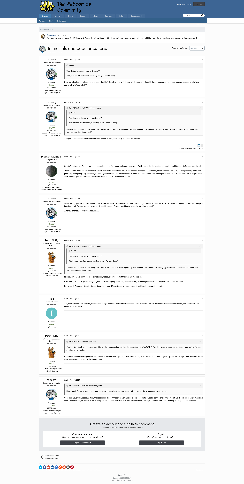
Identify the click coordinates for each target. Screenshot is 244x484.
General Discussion (78, 52)
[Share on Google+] (48, 467)
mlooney (53, 52)
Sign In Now (161, 443)
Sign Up (199, 4)
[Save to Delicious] (56, 467)
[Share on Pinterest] (72, 467)
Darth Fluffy (51, 240)
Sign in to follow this (180, 48)
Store (70, 16)
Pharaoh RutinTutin (186, 148)
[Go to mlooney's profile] (42, 49)
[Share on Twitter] (40, 467)
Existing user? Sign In (183, 4)
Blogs (95, 16)
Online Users (61, 21)
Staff (50, 21)
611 (52, 324)
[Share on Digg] (52, 467)
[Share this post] (202, 60)
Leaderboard (136, 16)
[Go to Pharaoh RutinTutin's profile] (51, 171)
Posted (72, 60)
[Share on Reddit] (60, 467)
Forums (42, 21)
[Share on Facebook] (44, 467)
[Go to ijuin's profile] (51, 313)
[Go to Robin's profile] (43, 36)
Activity (58, 16)
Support (83, 16)
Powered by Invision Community (122, 480)
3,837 (52, 85)
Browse (45, 16)
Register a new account (82, 443)
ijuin (51, 298)
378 (52, 268)
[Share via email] (68, 467)
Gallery (121, 16)
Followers (193, 48)
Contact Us (122, 475)
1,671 (52, 182)
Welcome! (51, 35)
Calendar (108, 16)
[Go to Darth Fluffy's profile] (51, 257)
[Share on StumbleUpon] (64, 467)
